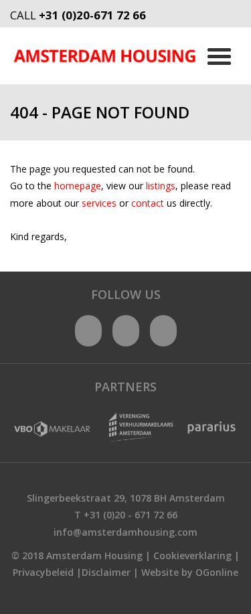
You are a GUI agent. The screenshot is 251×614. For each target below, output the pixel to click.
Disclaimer (106, 572)
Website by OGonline (189, 572)
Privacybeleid (43, 572)
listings (160, 185)
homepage (77, 185)
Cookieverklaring (192, 555)
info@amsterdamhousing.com (125, 532)
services (100, 203)
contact (149, 203)
